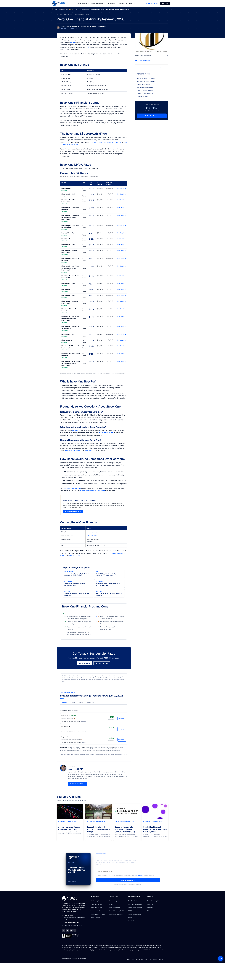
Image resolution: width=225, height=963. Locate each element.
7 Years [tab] (81, 702)
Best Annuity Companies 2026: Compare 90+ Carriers (75, 14)
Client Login (164, 3)
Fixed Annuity (113, 901)
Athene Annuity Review (143, 84)
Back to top (163, 68)
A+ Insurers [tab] (90, 702)
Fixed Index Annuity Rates (98, 914)
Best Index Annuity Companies (146, 81)
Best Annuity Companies (116, 914)
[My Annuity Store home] (70, 898)
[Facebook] (63, 930)
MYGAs (75, 430)
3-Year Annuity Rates (96, 904)
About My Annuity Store (153, 901)
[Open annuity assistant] (220, 958)
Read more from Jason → (77, 783)
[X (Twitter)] (74, 930)
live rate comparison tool (72, 488)
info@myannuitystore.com (71, 922)
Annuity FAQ (131, 917)
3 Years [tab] (64, 702)
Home (58, 14)
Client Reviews (151, 911)
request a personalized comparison (92, 491)
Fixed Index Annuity (114, 907)
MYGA (72, 42)
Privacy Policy (139, 875)
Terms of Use (139, 959)
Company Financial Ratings (145, 93)
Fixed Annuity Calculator (135, 904)
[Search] (171, 3)
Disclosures (148, 959)
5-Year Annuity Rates (96, 907)
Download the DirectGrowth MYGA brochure (105, 142)
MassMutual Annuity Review (145, 87)
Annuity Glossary (133, 921)
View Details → (121, 188)
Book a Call (150, 907)
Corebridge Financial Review (145, 90)
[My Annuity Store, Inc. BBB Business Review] (70, 936)
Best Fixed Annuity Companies (146, 78)
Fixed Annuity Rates (96, 901)
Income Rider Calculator (135, 907)
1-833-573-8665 (92, 536)
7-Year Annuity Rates (96, 911)
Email (98, 868)
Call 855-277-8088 (102, 663)
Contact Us (150, 904)
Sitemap (161, 959)
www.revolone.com (93, 532)
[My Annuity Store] (60, 3)
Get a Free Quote (84, 663)
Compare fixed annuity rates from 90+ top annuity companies (110, 9)
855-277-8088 (90, 450)
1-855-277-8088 (68, 915)
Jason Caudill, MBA (73, 26)
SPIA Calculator (132, 911)
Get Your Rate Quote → (151, 116)
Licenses (155, 959)
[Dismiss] (172, 9)
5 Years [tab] (72, 702)
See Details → (121, 718)
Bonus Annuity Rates (96, 917)
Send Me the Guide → (128, 880)
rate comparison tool (106, 433)
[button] (151, 55)
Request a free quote (72, 450)
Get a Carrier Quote (142, 96)
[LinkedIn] (71, 930)
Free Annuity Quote (133, 901)
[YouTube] (67, 930)
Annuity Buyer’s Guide (134, 914)
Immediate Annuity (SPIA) (116, 911)
